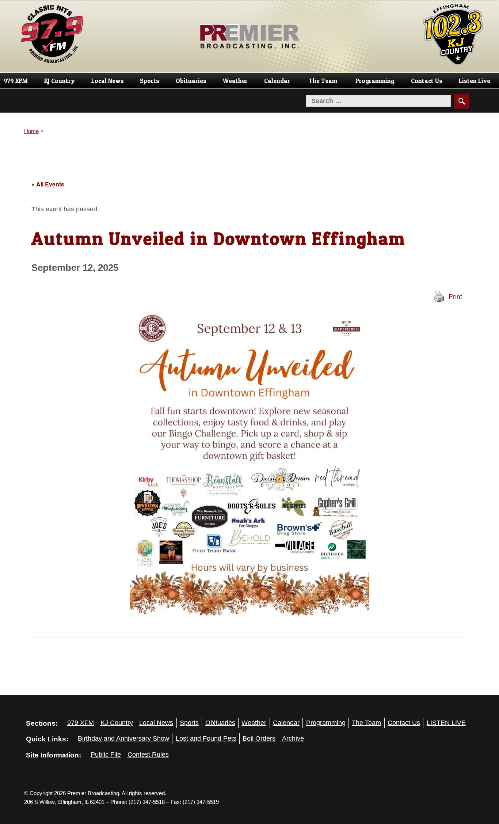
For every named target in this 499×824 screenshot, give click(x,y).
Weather (235, 80)
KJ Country (59, 80)
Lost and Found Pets (206, 738)
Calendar (277, 80)
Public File (106, 754)
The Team (323, 80)
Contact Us (426, 80)
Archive (293, 738)
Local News (107, 80)
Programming (375, 80)
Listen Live (474, 80)
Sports (149, 80)
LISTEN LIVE (446, 722)
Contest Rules (148, 754)
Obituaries (191, 80)
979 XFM (16, 80)
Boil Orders (259, 738)
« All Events (47, 184)
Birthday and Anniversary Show (123, 738)
